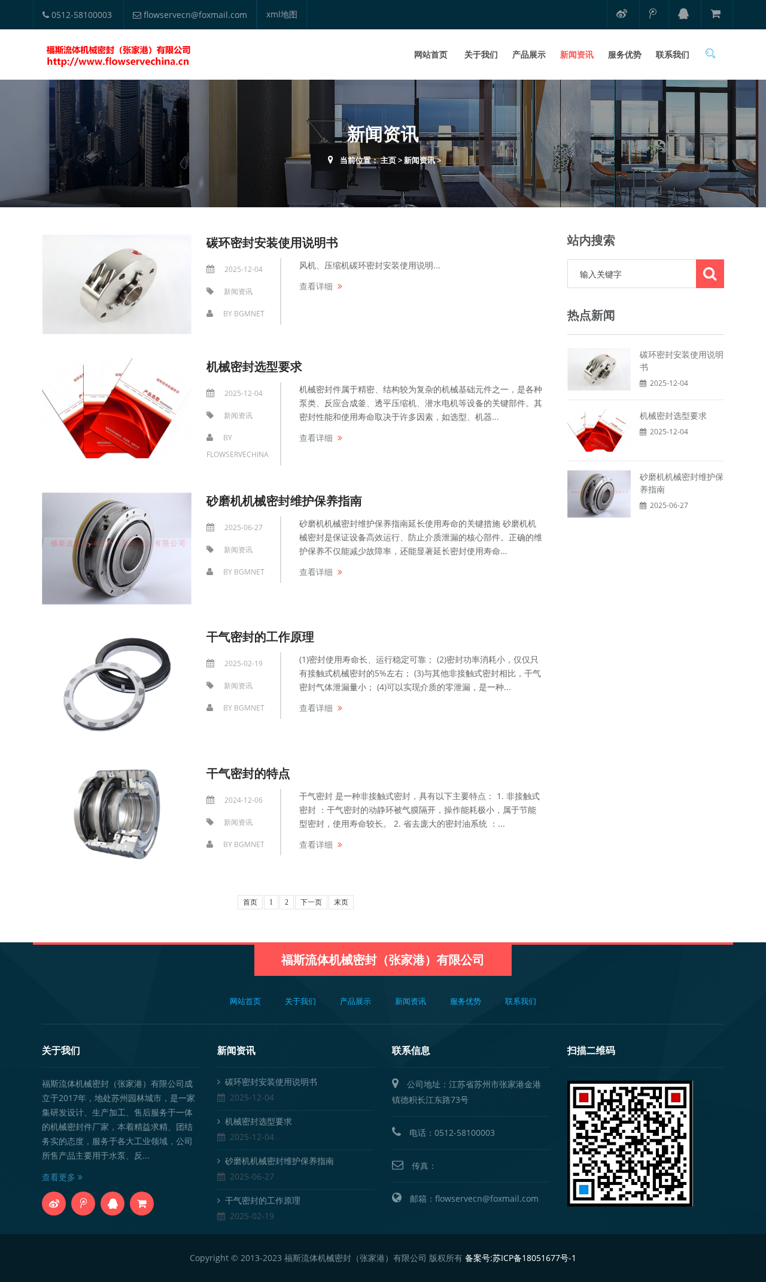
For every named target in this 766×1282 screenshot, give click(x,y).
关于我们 (481, 54)
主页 (388, 160)
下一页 (311, 902)
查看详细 (316, 286)
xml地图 (281, 14)
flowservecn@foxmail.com (194, 14)
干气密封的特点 (248, 773)
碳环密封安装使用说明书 (272, 242)
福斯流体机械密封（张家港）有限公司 (383, 959)
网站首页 (431, 54)
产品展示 (529, 54)
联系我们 (672, 54)
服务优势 (625, 54)
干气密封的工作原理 (260, 636)
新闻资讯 (577, 54)
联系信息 (411, 1050)
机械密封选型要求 (254, 366)
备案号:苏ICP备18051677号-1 (520, 1257)
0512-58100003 (80, 14)
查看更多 (60, 1177)
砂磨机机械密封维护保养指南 (284, 500)
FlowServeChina (237, 454)
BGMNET (249, 314)
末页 (341, 902)
